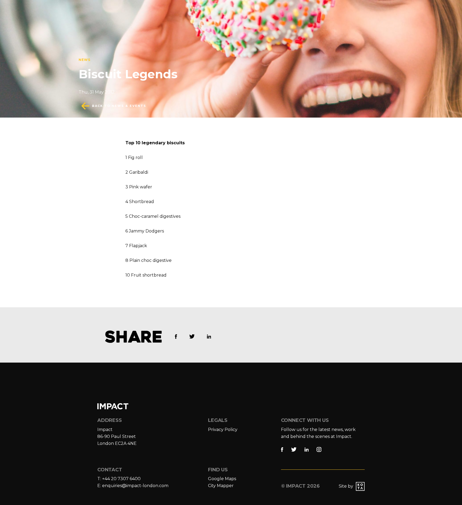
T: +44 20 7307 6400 (119, 478)
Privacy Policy (222, 429)
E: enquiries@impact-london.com (132, 485)
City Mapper (221, 485)
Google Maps (222, 478)
